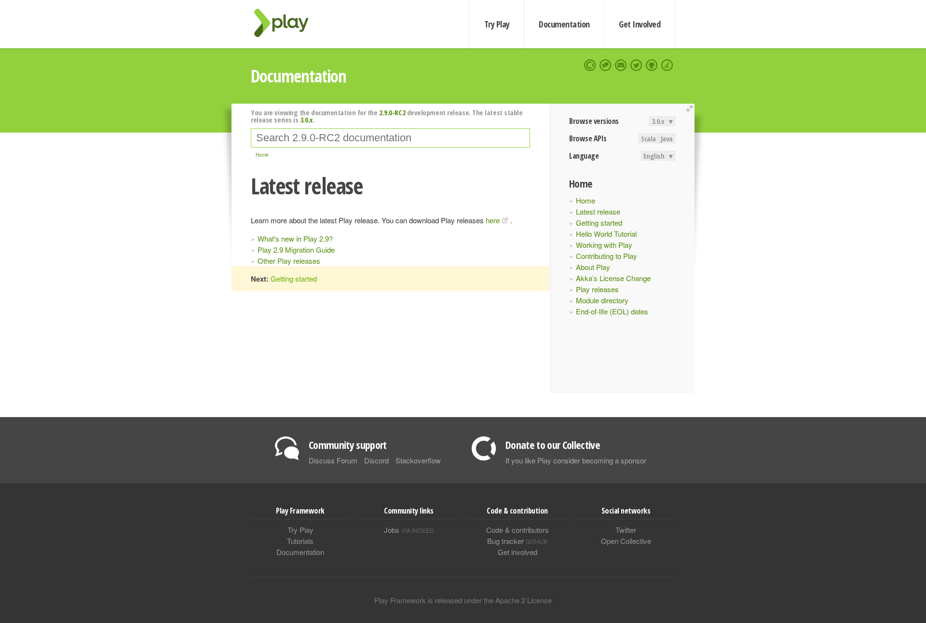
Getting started (599, 222)
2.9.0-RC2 (392, 112)
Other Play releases (289, 261)
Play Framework (287, 23)
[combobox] (390, 138)
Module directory (602, 300)
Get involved (517, 552)
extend (691, 108)
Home (585, 200)
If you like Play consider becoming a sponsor (575, 460)
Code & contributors (517, 530)
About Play (593, 267)
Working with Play (604, 245)
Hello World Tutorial (606, 234)
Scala (648, 138)
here (493, 220)
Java (667, 138)
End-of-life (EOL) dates (612, 311)
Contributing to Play (606, 256)
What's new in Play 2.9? (295, 238)
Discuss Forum (333, 460)
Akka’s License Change (613, 278)
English (654, 156)
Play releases (597, 289)
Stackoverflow (418, 460)
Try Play (497, 24)
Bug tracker (517, 541)
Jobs (409, 530)
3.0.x (658, 121)
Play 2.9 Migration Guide (296, 249)
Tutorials (300, 541)
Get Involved (639, 24)
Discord (376, 460)
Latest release (598, 211)
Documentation (564, 24)
